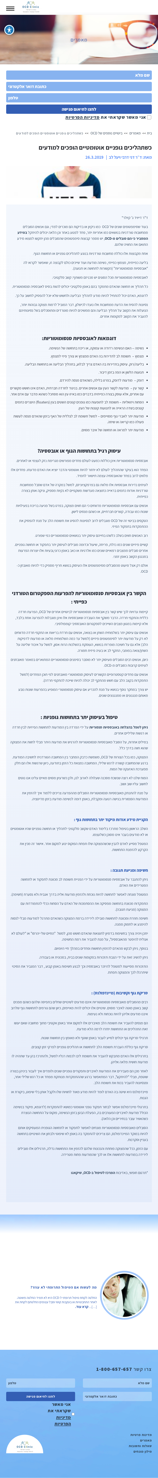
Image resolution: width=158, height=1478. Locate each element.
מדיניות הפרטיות (82, 117)
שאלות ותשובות (140, 1446)
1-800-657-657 (114, 1369)
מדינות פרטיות (141, 1435)
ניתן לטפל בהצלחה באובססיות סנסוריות (118, 727)
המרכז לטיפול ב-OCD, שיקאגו (93, 1172)
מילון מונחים (143, 1451)
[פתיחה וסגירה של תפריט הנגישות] (9, 30)
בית (149, 133)
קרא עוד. (81, 1306)
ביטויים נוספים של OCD (106, 133)
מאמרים (135, 133)
